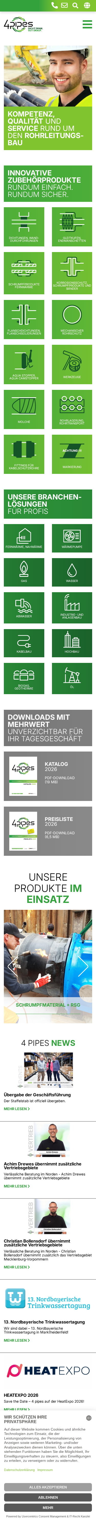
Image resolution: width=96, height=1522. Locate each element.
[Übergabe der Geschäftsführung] (48, 1072)
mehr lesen (16, 1109)
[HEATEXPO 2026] (48, 1373)
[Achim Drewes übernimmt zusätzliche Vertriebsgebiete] (48, 1141)
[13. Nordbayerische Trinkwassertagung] (48, 1299)
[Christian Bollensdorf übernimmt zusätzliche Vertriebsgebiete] (48, 1218)
